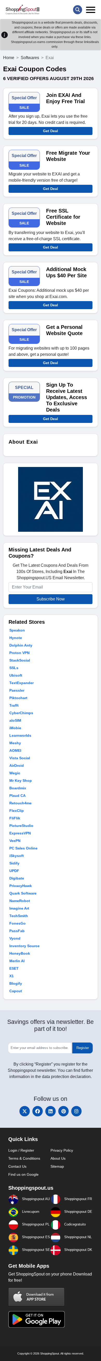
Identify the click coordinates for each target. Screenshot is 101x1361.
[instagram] (76, 1111)
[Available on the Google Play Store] (36, 1319)
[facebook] (37, 1111)
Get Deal (50, 131)
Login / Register (21, 1150)
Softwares (30, 57)
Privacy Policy (62, 1150)
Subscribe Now (51, 599)
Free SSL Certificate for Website (63, 217)
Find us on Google (23, 1174)
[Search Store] (77, 9)
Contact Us (17, 1166)
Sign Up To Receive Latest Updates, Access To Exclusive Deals (66, 397)
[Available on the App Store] (36, 1297)
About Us (58, 1158)
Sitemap (57, 1166)
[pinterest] (63, 1111)
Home (8, 57)
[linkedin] (50, 1111)
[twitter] (24, 1111)
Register (82, 1048)
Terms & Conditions (24, 1158)
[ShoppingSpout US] (22, 10)
